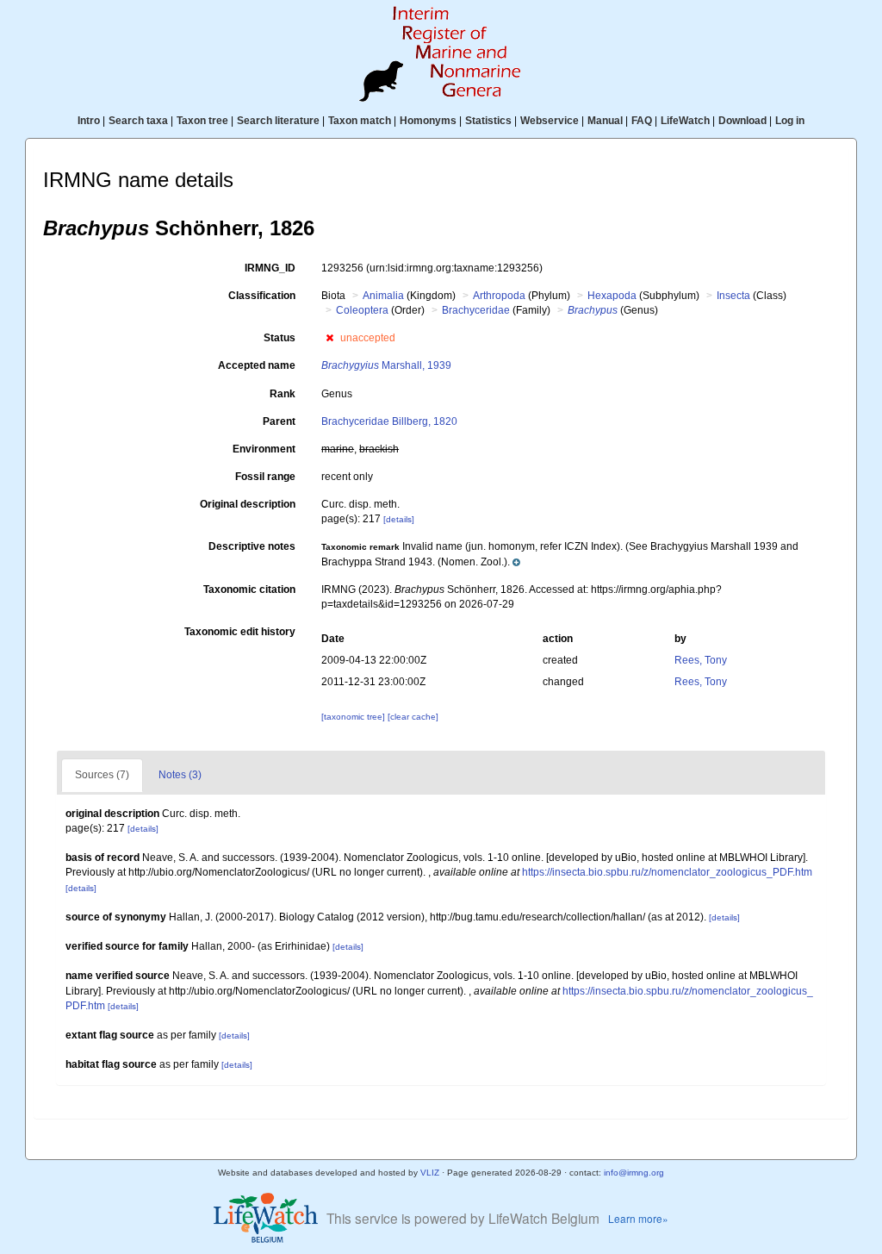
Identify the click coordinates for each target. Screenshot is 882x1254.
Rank (282, 394)
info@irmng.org (634, 1172)
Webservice (549, 121)
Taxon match (359, 121)
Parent (279, 421)
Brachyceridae (476, 310)
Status (279, 338)
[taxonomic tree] (354, 716)
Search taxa (138, 121)
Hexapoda (612, 296)
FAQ (641, 121)
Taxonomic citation (249, 589)
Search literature (278, 121)
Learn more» (638, 1218)
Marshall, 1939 (386, 365)
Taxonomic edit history (239, 632)
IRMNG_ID (270, 268)
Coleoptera (362, 310)
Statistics (488, 121)
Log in (789, 121)
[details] (398, 519)
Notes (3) (180, 775)
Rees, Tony (700, 660)
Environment (264, 449)
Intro (89, 121)
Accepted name (256, 365)
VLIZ (429, 1172)
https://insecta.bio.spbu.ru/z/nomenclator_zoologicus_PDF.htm (667, 872)
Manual (605, 121)
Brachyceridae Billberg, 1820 (389, 421)
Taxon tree (202, 121)
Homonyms (428, 121)
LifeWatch (685, 121)
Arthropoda (499, 296)
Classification (261, 296)
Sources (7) (102, 775)
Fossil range (265, 477)
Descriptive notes (251, 546)
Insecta (733, 296)
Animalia (383, 296)
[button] (329, 338)
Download (742, 121)
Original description (247, 504)
